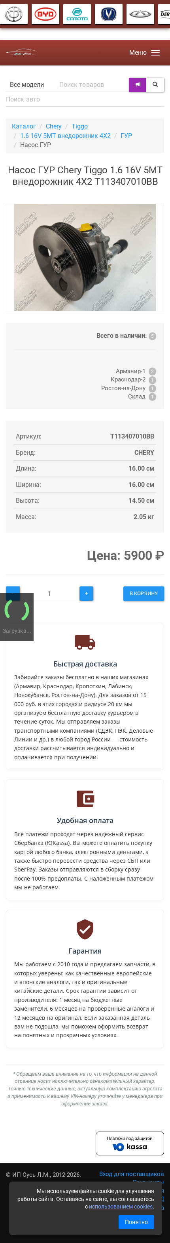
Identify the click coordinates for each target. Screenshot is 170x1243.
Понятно (136, 1222)
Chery (54, 126)
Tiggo (80, 126)
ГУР (126, 136)
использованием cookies (121, 1206)
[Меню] (155, 52)
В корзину (144, 593)
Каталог (24, 126)
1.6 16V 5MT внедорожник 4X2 (65, 136)
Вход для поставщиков (131, 1174)
